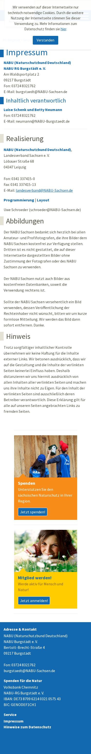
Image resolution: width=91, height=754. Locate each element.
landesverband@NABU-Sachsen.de (44, 190)
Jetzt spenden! (32, 511)
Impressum (14, 721)
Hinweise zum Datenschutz (27, 726)
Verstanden (45, 40)
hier (63, 29)
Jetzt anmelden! (34, 600)
